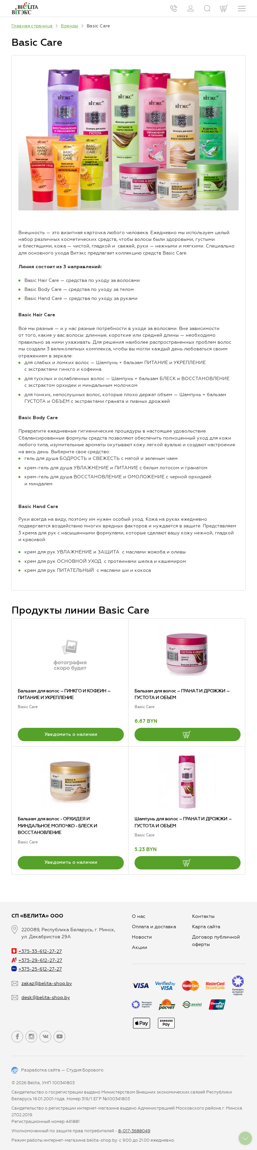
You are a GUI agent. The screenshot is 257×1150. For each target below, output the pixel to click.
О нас (138, 916)
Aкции (139, 947)
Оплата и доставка (154, 927)
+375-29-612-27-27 (40, 960)
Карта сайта (206, 927)
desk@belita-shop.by (45, 997)
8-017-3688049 (134, 1130)
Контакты (203, 916)
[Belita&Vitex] (24, 8)
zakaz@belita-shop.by (46, 983)
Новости (142, 937)
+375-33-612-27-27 (40, 951)
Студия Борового (84, 1070)
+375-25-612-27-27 (40, 969)
